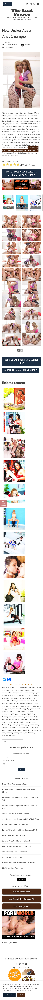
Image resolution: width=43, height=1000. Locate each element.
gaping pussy (13, 722)
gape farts (24, 719)
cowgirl (13, 706)
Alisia (4, 116)
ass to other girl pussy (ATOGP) (21, 698)
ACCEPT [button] (21, 995)
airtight (6, 690)
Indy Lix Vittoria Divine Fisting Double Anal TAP (19, 830)
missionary (13, 727)
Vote (21, 769)
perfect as (13, 730)
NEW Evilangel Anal (21, 906)
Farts (27, 717)
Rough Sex (26, 730)
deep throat (16, 709)
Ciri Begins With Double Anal (12, 857)
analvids (7, 42)
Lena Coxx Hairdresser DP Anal (13, 835)
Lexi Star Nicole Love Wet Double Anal (16, 846)
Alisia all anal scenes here (20, 370)
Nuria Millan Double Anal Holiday (14, 784)
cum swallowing (30, 706)
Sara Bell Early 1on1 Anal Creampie (15, 852)
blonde (22, 703)
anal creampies (30, 693)
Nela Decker (28, 113)
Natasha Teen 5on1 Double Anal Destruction (19, 862)
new (7, 730)
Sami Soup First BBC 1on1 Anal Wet (15, 824)
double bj (10, 711)
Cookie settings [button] (9, 995)
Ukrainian (12, 735)
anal (11, 690)
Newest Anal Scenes (21, 891)
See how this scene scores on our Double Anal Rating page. (20, 149)
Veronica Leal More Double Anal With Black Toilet (20, 819)
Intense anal (33, 725)
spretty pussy (30, 733)
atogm (13, 701)
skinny (33, 730)
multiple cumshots (25, 727)
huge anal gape (22, 725)
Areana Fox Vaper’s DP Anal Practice (15, 814)
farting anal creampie (16, 717)
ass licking (18, 695)
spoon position (18, 733)
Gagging (8, 719)
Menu (8, 4)
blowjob (29, 703)
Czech (9, 709)
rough (20, 730)
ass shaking (33, 695)
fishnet (32, 717)
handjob (22, 722)
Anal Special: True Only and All (21, 899)
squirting (5, 735)
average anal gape (24, 701)
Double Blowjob (21, 711)
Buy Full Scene (3, 503)
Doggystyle (26, 709)
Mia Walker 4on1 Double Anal (13, 868)
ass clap (10, 695)
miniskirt (5, 727)
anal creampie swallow (22, 690)
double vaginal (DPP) (23, 714)
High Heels (12, 725)
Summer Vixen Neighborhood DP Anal (16, 841)
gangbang (15, 719)
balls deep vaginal (13, 703)
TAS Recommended (11, 45)
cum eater (20, 706)
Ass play (25, 695)
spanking (9, 733)
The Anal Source (22, 12)
